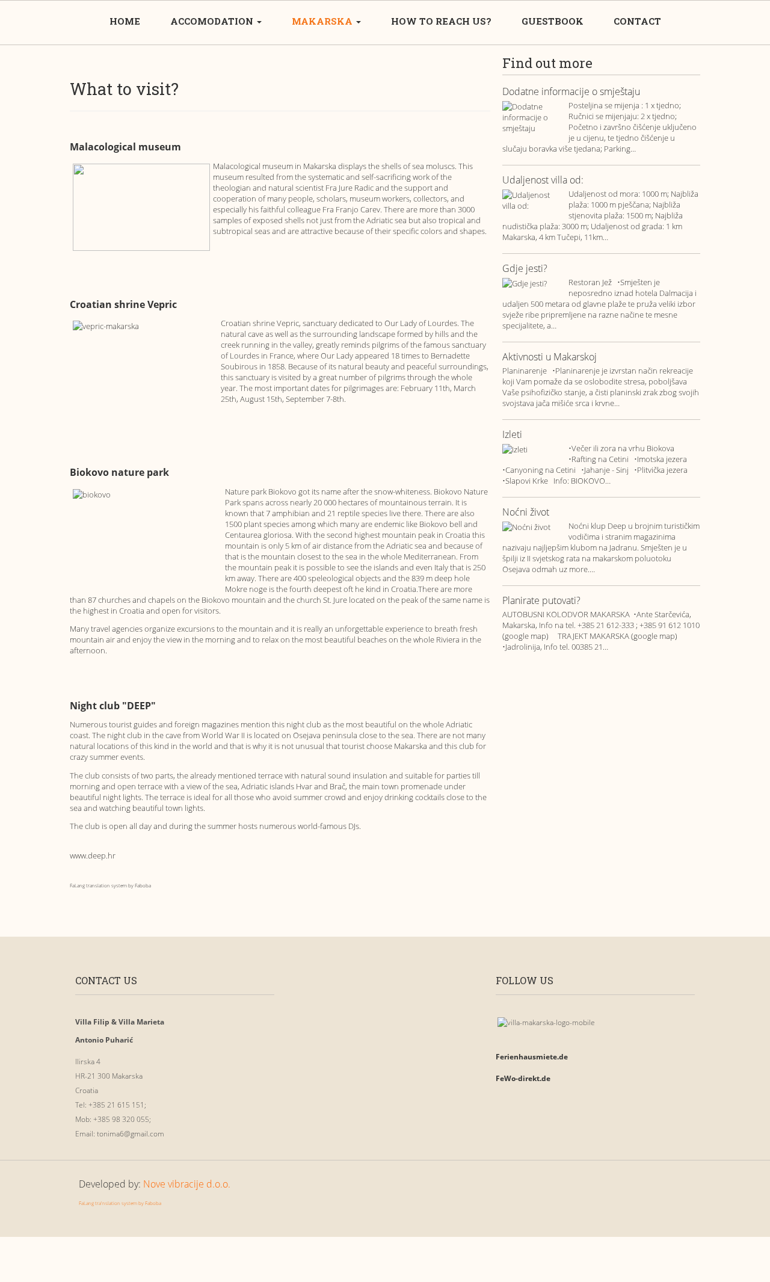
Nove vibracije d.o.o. (186, 1184)
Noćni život (525, 513)
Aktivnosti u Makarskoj (549, 357)
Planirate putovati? (541, 601)
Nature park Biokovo (261, 491)
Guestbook (553, 21)
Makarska (323, 21)
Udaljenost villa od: (543, 180)
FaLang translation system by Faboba (110, 885)
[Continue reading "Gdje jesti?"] (532, 283)
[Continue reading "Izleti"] (532, 449)
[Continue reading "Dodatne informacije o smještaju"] (532, 117)
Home (124, 21)
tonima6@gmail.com (130, 1134)
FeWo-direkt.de (523, 1078)
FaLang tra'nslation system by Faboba (120, 1203)
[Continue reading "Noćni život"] (532, 526)
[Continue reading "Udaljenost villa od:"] (532, 199)
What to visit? (124, 88)
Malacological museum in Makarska (275, 166)
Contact (637, 21)
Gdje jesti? (524, 269)
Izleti (512, 435)
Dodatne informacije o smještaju (571, 92)
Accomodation (213, 21)
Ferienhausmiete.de (532, 1057)
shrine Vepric (276, 323)
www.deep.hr (93, 855)
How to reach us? (441, 21)
